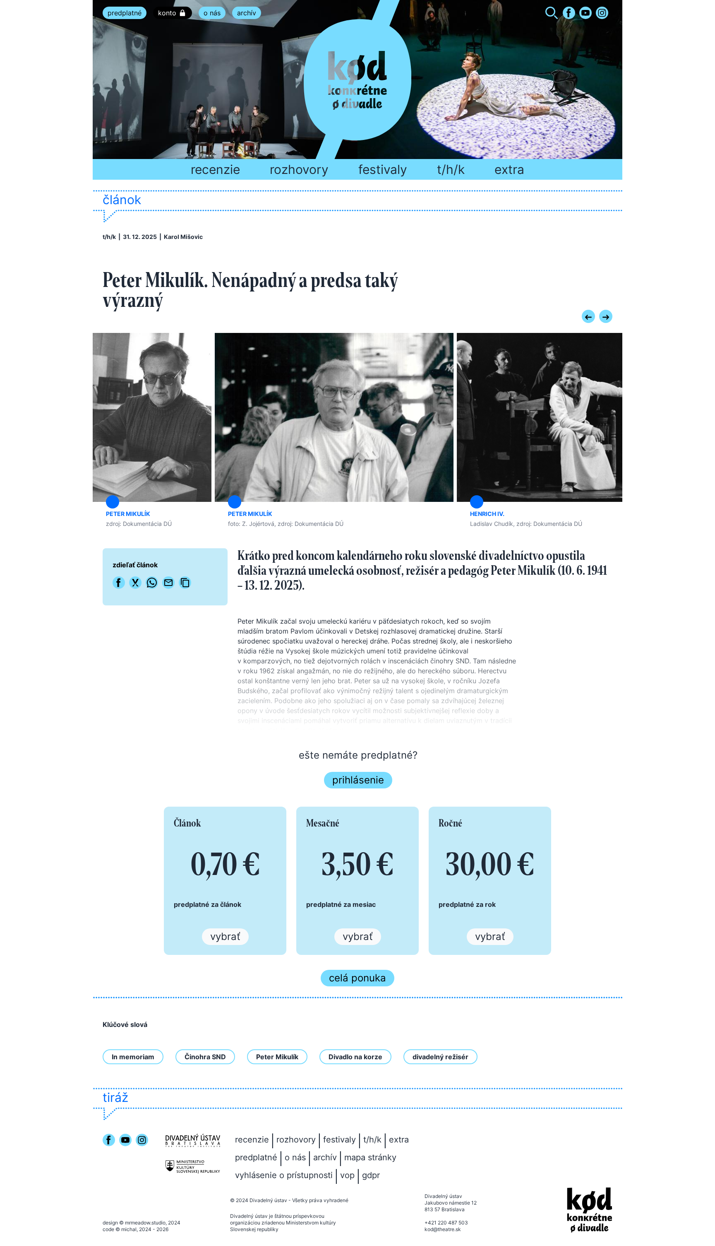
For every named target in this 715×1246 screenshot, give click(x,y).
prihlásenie (358, 780)
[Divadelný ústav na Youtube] (585, 13)
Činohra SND (205, 1057)
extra (509, 169)
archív (246, 13)
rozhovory (299, 169)
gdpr (371, 1175)
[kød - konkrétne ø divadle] (589, 1210)
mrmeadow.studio (145, 1222)
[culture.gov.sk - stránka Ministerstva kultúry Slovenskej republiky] (193, 1167)
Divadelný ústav (268, 1200)
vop (347, 1175)
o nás (212, 13)
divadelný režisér (440, 1057)
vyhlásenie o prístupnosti (284, 1175)
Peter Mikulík (277, 1057)
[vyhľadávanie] (551, 14)
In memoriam (133, 1057)
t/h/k (451, 169)
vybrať (225, 936)
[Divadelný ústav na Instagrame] (602, 13)
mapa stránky (370, 1157)
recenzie (215, 169)
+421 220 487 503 (446, 1222)
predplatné (125, 13)
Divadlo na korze (355, 1057)
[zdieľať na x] (135, 582)
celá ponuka (357, 978)
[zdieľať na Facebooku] (119, 582)
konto (167, 13)
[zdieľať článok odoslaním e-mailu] (168, 582)
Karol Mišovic (183, 236)
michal (129, 1229)
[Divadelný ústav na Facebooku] (569, 13)
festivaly (382, 169)
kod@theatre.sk (443, 1229)
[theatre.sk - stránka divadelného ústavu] (193, 1140)
